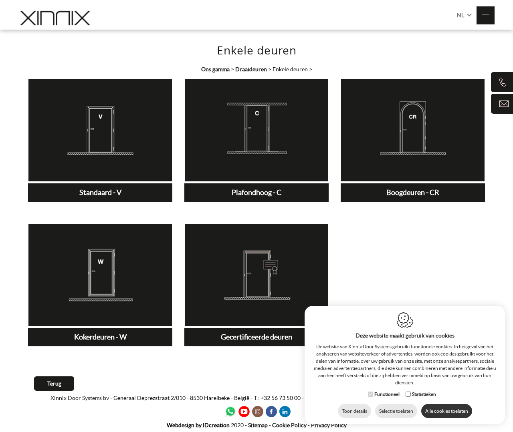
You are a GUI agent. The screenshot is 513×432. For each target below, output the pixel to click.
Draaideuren (251, 69)
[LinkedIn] (285, 411)
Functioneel (387, 394)
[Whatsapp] (230, 411)
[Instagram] (257, 411)
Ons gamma (215, 69)
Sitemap (258, 425)
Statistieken (424, 394)
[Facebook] (271, 411)
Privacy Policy (329, 425)
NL (461, 15)
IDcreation (198, 425)
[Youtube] (244, 411)
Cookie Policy (289, 425)
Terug (54, 383)
